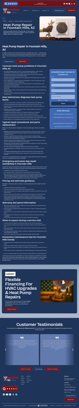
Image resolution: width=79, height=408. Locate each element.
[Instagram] (69, 4)
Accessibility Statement (68, 405)
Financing (29, 380)
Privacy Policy (52, 405)
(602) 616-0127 (67, 384)
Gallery (22, 380)
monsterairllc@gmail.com (70, 387)
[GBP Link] (10, 388)
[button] (26, 10)
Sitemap (74, 405)
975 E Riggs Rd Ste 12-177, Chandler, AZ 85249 (69, 379)
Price (28, 378)
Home (4, 21)
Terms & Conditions (59, 405)
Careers (22, 384)
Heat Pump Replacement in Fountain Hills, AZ (63, 123)
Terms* (66, 100)
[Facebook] (64, 4)
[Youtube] (67, 4)
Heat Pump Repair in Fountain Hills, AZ (63, 120)
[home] (11, 10)
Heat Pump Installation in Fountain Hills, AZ (63, 114)
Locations (23, 382)
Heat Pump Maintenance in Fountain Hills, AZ (63, 117)
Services (10, 21)
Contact (22, 378)
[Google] (74, 4)
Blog (28, 382)
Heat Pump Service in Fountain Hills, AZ (63, 126)
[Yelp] (72, 4)
